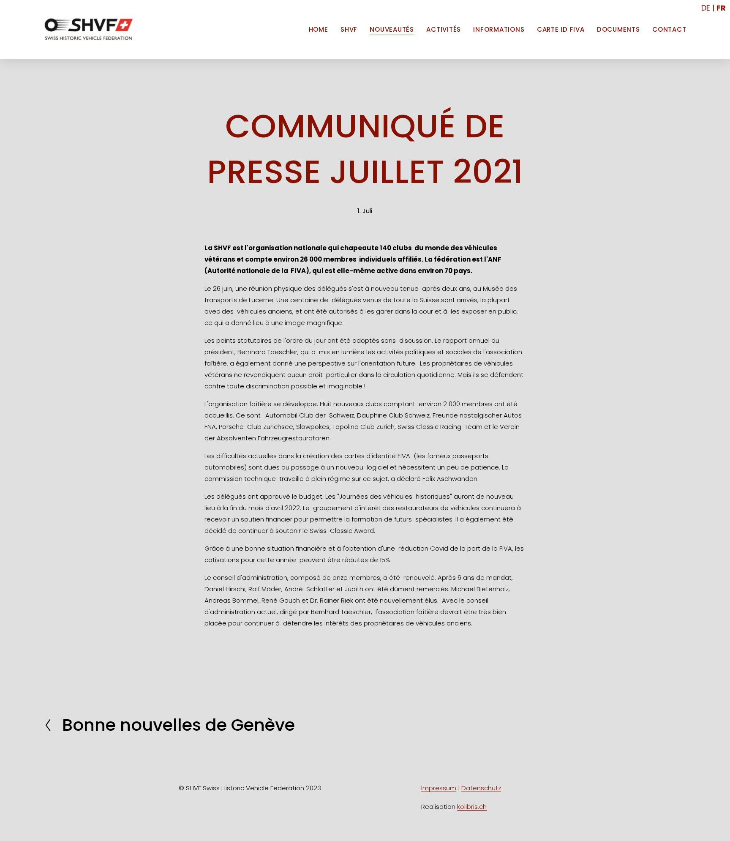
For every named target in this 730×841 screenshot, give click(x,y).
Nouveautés (392, 29)
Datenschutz (481, 788)
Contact (669, 29)
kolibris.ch (472, 806)
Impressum (438, 788)
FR (721, 8)
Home (318, 29)
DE (705, 8)
